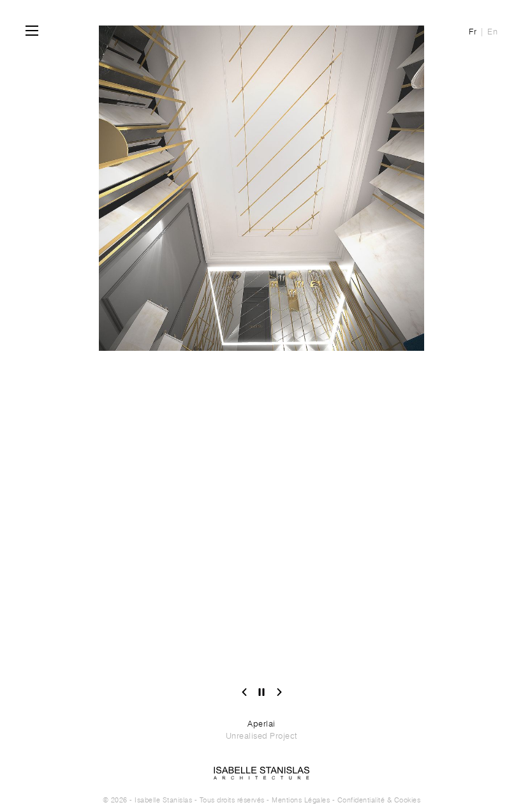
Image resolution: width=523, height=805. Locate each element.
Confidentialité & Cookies (379, 799)
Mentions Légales (301, 799)
